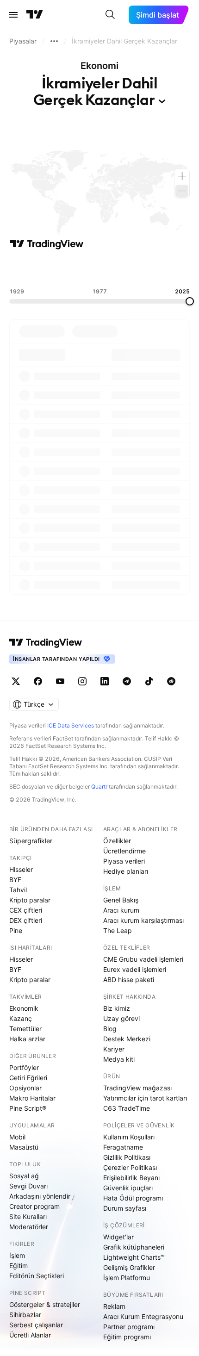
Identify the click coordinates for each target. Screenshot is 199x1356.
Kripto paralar (29, 900)
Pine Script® (27, 1108)
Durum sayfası (124, 1208)
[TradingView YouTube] (60, 681)
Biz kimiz (116, 1008)
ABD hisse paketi (128, 979)
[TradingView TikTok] (149, 681)
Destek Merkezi (126, 1039)
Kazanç (20, 1018)
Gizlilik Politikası (126, 1157)
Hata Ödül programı (133, 1198)
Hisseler (21, 869)
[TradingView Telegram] (126, 681)
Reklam (114, 1306)
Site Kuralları (28, 1216)
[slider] (190, 301)
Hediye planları (125, 871)
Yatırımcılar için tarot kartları (145, 1098)
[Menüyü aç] (13, 15)
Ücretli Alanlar (30, 1335)
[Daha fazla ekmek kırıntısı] (54, 41)
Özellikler (117, 841)
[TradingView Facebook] (37, 681)
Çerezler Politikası (130, 1167)
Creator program (34, 1206)
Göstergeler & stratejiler (44, 1304)
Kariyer (113, 1049)
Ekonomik (23, 1008)
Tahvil (18, 890)
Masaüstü (23, 1147)
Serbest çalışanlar (36, 1325)
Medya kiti (119, 1059)
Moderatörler (28, 1227)
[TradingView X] (15, 681)
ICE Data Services (70, 725)
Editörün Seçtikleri (36, 1276)
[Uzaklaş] (181, 191)
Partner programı (129, 1327)
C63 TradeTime (126, 1108)
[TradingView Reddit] (171, 681)
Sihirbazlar (25, 1315)
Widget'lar (118, 1237)
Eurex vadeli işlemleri (134, 969)
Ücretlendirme (124, 851)
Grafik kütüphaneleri (133, 1247)
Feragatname (123, 1147)
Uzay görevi (121, 1018)
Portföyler (24, 1067)
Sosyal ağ (24, 1176)
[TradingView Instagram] (82, 681)
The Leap (117, 930)
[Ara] (110, 15)
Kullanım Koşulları (129, 1137)
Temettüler (25, 1029)
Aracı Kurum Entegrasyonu (143, 1316)
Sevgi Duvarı (28, 1186)
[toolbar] (99, 269)
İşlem (17, 1255)
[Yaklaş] (181, 176)
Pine (15, 930)
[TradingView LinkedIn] (104, 681)
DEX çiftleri (25, 920)
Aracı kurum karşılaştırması (143, 920)
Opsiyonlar (25, 1088)
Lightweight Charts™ (134, 1257)
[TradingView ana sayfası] (34, 14)
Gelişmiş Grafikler (129, 1267)
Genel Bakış (120, 900)
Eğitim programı (127, 1337)
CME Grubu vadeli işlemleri (143, 959)
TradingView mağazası (137, 1088)
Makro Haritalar (32, 1098)
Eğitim (18, 1265)
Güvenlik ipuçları (128, 1188)
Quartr (99, 786)
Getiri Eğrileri (28, 1078)
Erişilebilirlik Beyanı (131, 1178)
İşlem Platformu (126, 1277)
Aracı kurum (121, 910)
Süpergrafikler (30, 841)
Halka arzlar (27, 1039)
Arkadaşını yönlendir (39, 1196)
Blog (110, 1029)
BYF (15, 879)
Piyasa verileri (124, 861)
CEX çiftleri (25, 910)
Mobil (17, 1137)
